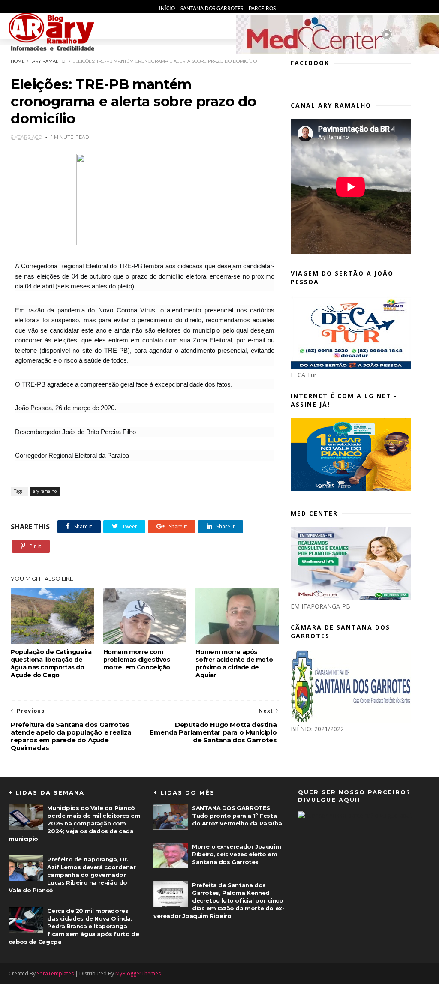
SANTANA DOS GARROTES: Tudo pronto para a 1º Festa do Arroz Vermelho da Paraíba (237, 815)
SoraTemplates (55, 973)
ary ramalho (48, 61)
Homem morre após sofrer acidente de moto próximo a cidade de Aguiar (234, 663)
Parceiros (262, 9)
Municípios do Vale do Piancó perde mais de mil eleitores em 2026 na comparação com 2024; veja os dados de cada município (74, 823)
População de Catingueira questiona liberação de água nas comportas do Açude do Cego (51, 663)
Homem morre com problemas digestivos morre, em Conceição (136, 659)
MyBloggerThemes (138, 973)
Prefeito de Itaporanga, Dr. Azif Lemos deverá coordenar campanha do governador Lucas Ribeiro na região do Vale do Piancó (72, 875)
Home (18, 61)
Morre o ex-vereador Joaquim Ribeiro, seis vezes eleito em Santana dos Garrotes (236, 854)
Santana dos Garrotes (212, 9)
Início (167, 9)
